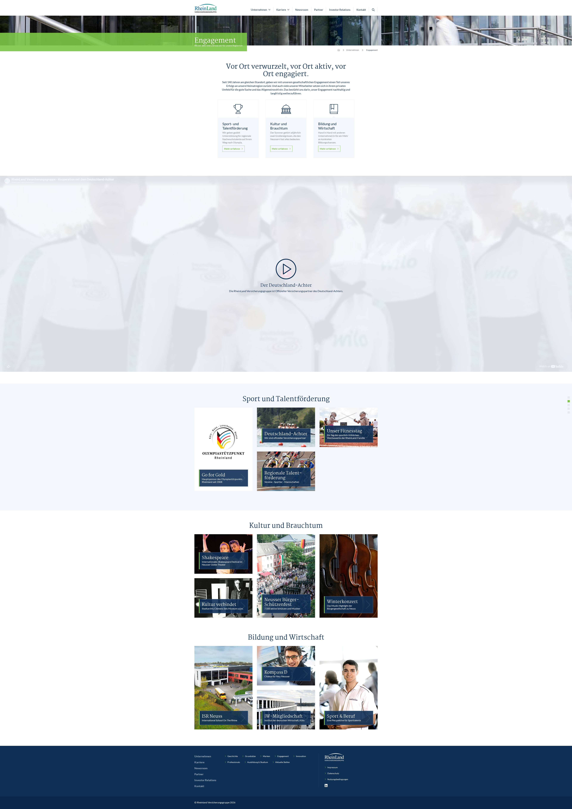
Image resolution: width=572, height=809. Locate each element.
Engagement (283, 756)
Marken (266, 756)
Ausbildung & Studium (257, 762)
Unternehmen (352, 50)
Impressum (332, 767)
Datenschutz (333, 773)
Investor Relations (339, 9)
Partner (318, 9)
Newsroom (301, 9)
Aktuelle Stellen (282, 762)
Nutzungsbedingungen (337, 779)
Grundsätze (250, 756)
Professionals (233, 762)
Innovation (301, 756)
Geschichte (232, 756)
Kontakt (361, 9)
